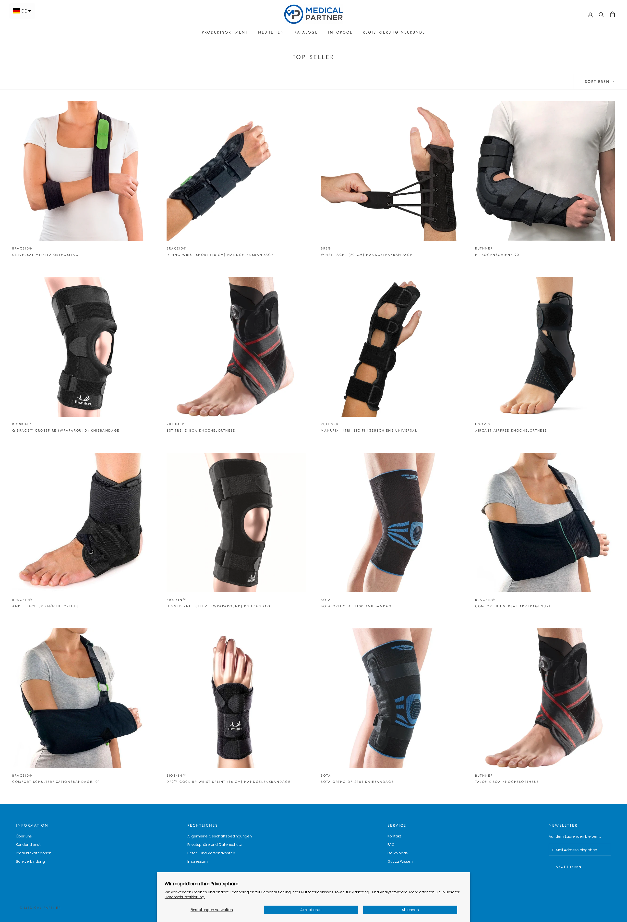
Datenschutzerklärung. (185, 896)
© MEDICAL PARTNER (40, 907)
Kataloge (306, 32)
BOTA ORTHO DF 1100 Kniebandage (357, 606)
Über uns (24, 836)
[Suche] (601, 14)
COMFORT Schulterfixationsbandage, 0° (56, 781)
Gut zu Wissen (400, 861)
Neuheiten (271, 32)
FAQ (391, 844)
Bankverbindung (30, 861)
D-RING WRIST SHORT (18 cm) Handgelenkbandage (220, 254)
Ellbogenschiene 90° (498, 254)
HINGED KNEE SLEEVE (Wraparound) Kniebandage (220, 606)
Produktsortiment (225, 32)
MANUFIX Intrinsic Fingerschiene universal (369, 430)
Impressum (197, 861)
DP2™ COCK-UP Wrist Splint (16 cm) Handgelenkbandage (229, 781)
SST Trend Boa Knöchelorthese (201, 430)
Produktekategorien (33, 853)
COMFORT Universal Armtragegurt (513, 606)
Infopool (340, 32)
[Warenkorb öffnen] (612, 14)
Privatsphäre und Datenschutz (214, 844)
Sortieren (598, 81)
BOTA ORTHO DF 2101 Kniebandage (357, 781)
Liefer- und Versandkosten (211, 853)
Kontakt (394, 836)
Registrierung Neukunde (394, 32)
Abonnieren (569, 866)
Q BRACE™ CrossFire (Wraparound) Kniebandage (66, 430)
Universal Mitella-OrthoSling (45, 254)
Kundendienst (28, 844)
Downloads (397, 853)
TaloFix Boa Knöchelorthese (507, 781)
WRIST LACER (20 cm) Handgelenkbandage (366, 254)
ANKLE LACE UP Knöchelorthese (46, 606)
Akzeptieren (311, 909)
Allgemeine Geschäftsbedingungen (219, 836)
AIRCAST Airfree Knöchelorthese (511, 430)
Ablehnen (410, 909)
